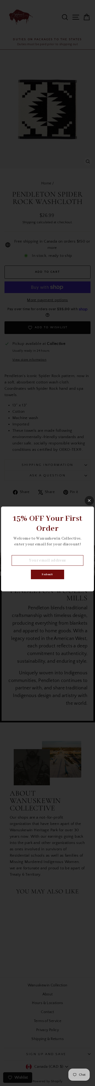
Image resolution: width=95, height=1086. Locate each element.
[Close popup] (89, 500)
